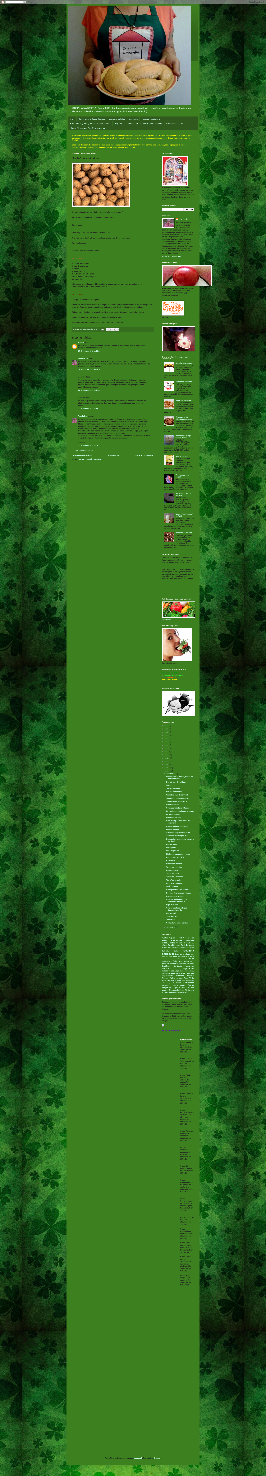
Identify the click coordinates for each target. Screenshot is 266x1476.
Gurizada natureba (184, 966)
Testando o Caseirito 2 (184, 382)
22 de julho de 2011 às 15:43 (89, 409)
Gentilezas (166, 966)
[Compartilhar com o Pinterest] (117, 329)
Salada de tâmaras (173, 818)
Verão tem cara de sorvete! (177, 795)
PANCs (191, 978)
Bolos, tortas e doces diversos (92, 119)
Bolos (172, 943)
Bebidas (165, 943)
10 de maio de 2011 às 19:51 (89, 369)
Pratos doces (179, 985)
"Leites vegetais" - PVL (172, 938)
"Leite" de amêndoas (174, 877)
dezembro (171, 774)
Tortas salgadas (181, 992)
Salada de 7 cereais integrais (177, 798)
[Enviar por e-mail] (107, 329)
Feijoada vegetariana (151, 119)
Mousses (180, 978)
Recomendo (174, 990)
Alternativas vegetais (182, 940)
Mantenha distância (185, 976)
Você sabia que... (172, 886)
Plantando (166, 985)
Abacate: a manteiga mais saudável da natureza (176, 900)
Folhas (182, 963)
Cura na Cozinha (182, 954)
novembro (171, 927)
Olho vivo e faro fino (175, 123)
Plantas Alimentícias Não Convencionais (87, 128)
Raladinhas (170, 860)
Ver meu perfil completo (171, 256)
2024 (167, 726)
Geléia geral (189, 963)
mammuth (138, 1458)
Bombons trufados (117, 119)
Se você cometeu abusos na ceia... (180, 811)
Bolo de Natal (171, 844)
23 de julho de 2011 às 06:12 (89, 446)
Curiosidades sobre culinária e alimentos (144, 123)
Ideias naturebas (177, 973)
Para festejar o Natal (171, 980)
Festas (177, 963)
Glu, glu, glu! (171, 913)
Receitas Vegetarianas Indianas (178, 893)
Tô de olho (189, 990)
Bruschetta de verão (174, 896)
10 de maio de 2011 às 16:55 (89, 351)
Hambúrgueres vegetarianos (173, 971)
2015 (167, 748)
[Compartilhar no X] (112, 329)
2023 (167, 729)
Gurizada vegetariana (178, 968)
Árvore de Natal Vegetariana (177, 836)
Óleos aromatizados (174, 864)
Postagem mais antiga (144, 455)
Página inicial (113, 455)
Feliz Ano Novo (181, 961)
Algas (164, 940)
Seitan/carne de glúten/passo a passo (184, 418)
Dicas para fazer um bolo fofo (177, 890)
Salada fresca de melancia (176, 801)
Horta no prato (172, 870)
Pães (186, 978)
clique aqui (166, 619)
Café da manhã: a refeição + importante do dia (177, 909)
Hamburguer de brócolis (175, 857)
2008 (167, 771)
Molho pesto (171, 848)
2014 (167, 752)
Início (72, 119)
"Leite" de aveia (172, 874)
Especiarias (167, 961)
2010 (167, 765)
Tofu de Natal (171, 916)
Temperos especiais (174, 867)
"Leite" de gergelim (183, 400)
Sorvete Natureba (173, 788)
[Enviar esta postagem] (102, 329)
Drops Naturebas (179, 956)
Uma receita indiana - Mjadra (177, 808)
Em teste (182, 959)
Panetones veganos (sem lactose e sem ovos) (90, 123)
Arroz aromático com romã (177, 826)
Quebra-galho (180, 988)
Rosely (81, 342)
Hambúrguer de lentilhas (176, 782)
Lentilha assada (172, 829)
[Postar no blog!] (109, 329)
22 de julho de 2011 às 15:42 (89, 390)
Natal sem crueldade (174, 883)
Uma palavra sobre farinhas (177, 923)
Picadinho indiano (173, 814)
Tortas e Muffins (168, 992)
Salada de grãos (172, 805)
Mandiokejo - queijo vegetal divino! (183, 437)
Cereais (179, 943)
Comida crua (174, 945)
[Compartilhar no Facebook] (115, 329)
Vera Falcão (83, 358)
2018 (167, 739)
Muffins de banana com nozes (178, 854)
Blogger (157, 1458)
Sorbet (169, 785)
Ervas (191, 959)
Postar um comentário (84, 451)
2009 (167, 768)
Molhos (172, 978)
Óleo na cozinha (182, 456)
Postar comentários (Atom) (90, 459)
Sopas (181, 990)
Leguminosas (167, 976)
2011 (167, 761)
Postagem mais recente (82, 455)
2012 (167, 758)
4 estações (188, 938)
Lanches (190, 973)
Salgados (119, 123)
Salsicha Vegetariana (184, 363)
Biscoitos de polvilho (184, 533)
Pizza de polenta (172, 851)
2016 (167, 745)
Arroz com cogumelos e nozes (178, 833)
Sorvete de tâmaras (174, 792)
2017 (167, 742)
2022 (167, 732)
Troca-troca (170, 920)
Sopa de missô (172, 905)
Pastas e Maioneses (185, 983)
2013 (167, 755)
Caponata (133, 119)
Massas (165, 978)
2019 (167, 735)
